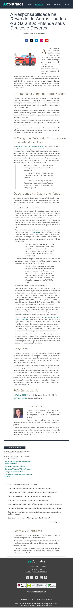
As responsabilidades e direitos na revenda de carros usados (29, 496)
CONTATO (68, 4)
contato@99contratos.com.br (36, 572)
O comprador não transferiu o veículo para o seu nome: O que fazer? (32, 492)
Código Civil (37, 232)
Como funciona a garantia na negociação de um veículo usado (30, 488)
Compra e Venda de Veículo (15, 466)
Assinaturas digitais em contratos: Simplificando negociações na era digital (34, 508)
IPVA (28, 362)
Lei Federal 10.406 (20, 398)
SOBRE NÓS (57, 4)
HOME (29, 4)
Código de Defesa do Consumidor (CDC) (29, 147)
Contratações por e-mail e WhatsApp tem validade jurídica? (29, 518)
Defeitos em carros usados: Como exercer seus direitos (28, 500)
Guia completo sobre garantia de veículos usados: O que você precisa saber (35, 504)
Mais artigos (55, 522)
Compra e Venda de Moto (14, 472)
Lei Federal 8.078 (19, 395)
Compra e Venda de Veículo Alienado (18, 469)
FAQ (48, 4)
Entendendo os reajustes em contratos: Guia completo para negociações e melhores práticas (34, 513)
